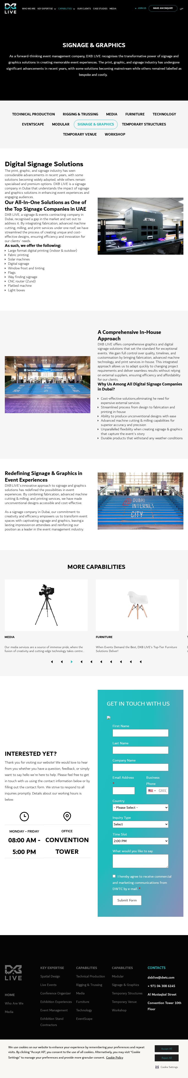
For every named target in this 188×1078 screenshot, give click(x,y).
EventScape (33, 124)
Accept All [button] (166, 1048)
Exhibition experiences (56, 1002)
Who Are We (14, 1003)
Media (113, 9)
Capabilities (65, 9)
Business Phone (153, 781)
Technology (164, 114)
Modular (60, 124)
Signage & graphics (95, 124)
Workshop (115, 134)
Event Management (54, 1010)
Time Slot (120, 834)
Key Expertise (52, 968)
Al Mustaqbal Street (162, 994)
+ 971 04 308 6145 (161, 986)
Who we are (28, 9)
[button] (167, 1067)
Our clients (84, 9)
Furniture (135, 114)
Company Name (124, 760)
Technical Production (33, 114)
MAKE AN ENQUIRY (163, 8)
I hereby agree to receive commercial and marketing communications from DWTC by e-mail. (142, 882)
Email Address (123, 781)
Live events (48, 985)
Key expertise (45, 9)
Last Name (120, 743)
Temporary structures (144, 124)
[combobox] (152, 790)
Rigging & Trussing (80, 114)
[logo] (10, 8)
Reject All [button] (167, 1058)
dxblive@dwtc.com (161, 977)
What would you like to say (133, 851)
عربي (181, 8)
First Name (121, 726)
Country (118, 801)
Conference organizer (55, 993)
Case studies (100, 9)
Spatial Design (50, 976)
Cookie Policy (114, 1057)
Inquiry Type (122, 818)
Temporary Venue (80, 134)
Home (10, 995)
